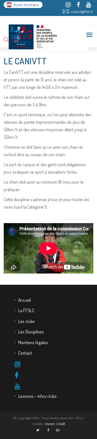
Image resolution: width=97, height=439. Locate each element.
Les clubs (26, 321)
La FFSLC (26, 310)
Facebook (52, 375)
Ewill (61, 424)
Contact (25, 353)
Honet (50, 424)
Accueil (24, 300)
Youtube (52, 386)
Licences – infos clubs (37, 396)
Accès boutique (26, 4)
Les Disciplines (31, 331)
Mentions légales (33, 342)
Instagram (52, 364)
